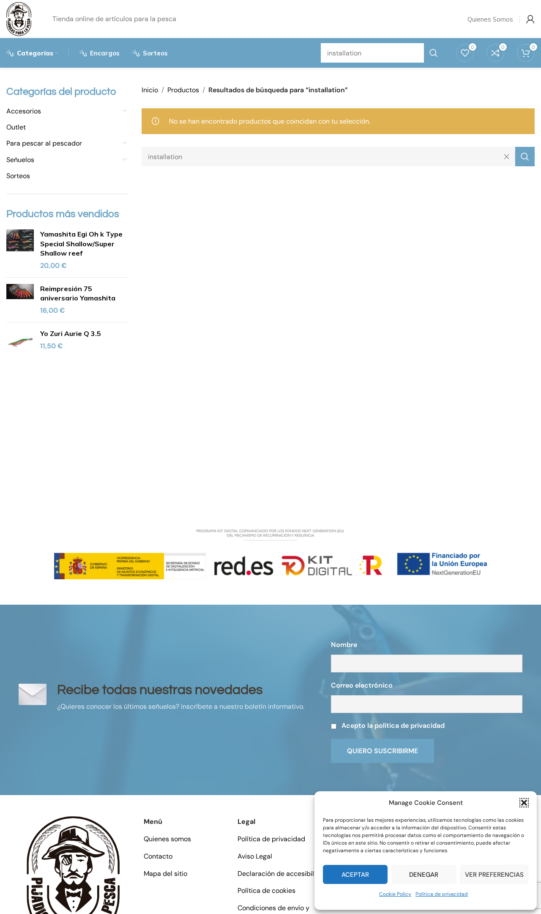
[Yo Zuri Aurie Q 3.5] (20, 342)
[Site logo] (18, 18)
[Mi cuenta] (530, 19)
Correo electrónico (362, 685)
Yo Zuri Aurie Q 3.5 (70, 333)
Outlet (16, 127)
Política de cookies (266, 890)
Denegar (423, 874)
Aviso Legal (255, 856)
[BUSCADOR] (525, 156)
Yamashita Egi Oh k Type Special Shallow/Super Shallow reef (81, 243)
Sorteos (18, 175)
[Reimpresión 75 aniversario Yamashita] (20, 300)
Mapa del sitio (165, 873)
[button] (524, 802)
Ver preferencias (494, 874)
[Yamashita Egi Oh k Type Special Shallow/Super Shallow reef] (20, 250)
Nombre (344, 644)
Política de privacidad (441, 894)
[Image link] (73, 879)
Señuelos (20, 159)
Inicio (150, 89)
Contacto (158, 856)
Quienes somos (167, 838)
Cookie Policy (395, 894)
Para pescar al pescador (44, 143)
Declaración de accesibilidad (283, 873)
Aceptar (355, 874)
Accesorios (23, 111)
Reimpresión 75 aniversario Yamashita (77, 293)
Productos (183, 89)
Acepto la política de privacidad (393, 725)
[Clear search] (509, 156)
